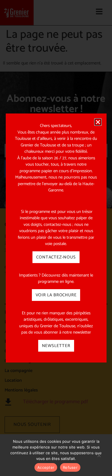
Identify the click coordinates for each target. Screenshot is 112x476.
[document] (56, 238)
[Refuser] (99, 458)
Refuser (70, 467)
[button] (98, 122)
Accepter (45, 467)
